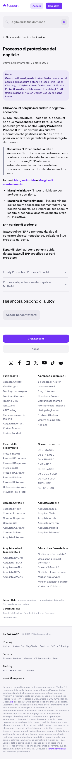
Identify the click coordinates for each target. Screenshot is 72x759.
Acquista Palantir (48, 527)
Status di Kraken (48, 415)
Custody (29, 670)
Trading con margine (15, 391)
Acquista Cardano (14, 527)
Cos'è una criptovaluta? (52, 554)
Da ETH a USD (46, 454)
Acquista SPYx (11, 572)
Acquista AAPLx (12, 567)
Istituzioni (9, 405)
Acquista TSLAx (12, 562)
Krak (5, 670)
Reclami (42, 424)
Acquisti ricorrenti (13, 423)
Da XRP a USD (46, 459)
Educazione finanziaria (53, 548)
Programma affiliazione (51, 405)
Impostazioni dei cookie (52, 600)
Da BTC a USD (46, 450)
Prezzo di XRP (11, 468)
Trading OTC (10, 400)
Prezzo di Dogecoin (14, 463)
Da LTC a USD (46, 488)
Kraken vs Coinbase (49, 586)
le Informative (10, 617)
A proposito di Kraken (52, 375)
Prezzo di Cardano (14, 472)
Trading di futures (13, 396)
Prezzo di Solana (12, 477)
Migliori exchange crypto (53, 581)
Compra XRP (10, 523)
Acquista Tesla (46, 513)
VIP (53, 646)
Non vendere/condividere (16, 604)
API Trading (9, 410)
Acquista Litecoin (13, 537)
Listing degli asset (48, 410)
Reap (55, 658)
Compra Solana (12, 532)
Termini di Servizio (12, 613)
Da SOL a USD (46, 469)
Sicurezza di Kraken (49, 381)
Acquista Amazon (48, 523)
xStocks (28, 658)
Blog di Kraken (46, 391)
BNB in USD (44, 464)
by (11, 634)
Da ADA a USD (46, 478)
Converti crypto (49, 444)
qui (11, 701)
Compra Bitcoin (12, 508)
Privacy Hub (9, 600)
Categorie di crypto (14, 487)
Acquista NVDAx (13, 557)
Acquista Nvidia (47, 508)
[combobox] (34, 22)
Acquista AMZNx (13, 577)
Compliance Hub (11, 608)
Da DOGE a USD (47, 473)
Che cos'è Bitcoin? (48, 567)
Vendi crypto (10, 386)
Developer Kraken (48, 396)
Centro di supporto (49, 420)
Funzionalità (11, 375)
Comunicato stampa (50, 400)
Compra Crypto (12, 381)
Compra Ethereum (14, 513)
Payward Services (12, 658)
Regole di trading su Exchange (39, 613)
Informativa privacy (27, 600)
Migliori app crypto (49, 577)
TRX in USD (44, 483)
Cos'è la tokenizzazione (52, 572)
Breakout (44, 646)
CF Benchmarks (42, 658)
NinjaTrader (32, 646)
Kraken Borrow (11, 428)
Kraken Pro (18, 646)
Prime (13, 670)
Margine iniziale (25, 180)
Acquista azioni (48, 502)
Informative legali (57, 748)
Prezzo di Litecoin (13, 482)
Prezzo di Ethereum (14, 458)
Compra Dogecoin (14, 518)
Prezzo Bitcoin (11, 453)
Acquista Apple (47, 518)
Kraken (6, 646)
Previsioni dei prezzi (14, 491)
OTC (20, 670)
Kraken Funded (12, 433)
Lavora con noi (46, 386)
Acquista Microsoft (49, 532)
